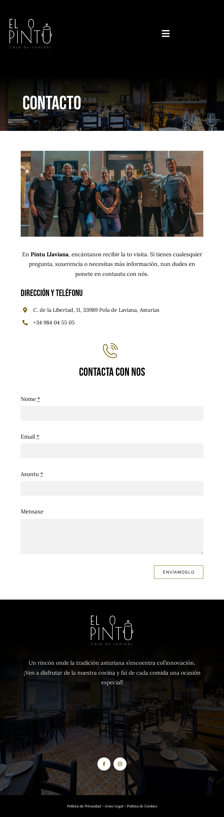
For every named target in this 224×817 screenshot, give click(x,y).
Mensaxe (32, 511)
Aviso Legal (113, 806)
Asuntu (32, 473)
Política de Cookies (142, 806)
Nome (30, 398)
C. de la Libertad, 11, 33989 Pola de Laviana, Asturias (96, 310)
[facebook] (104, 764)
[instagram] (120, 764)
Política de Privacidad (84, 806)
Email (30, 436)
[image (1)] (30, 14)
